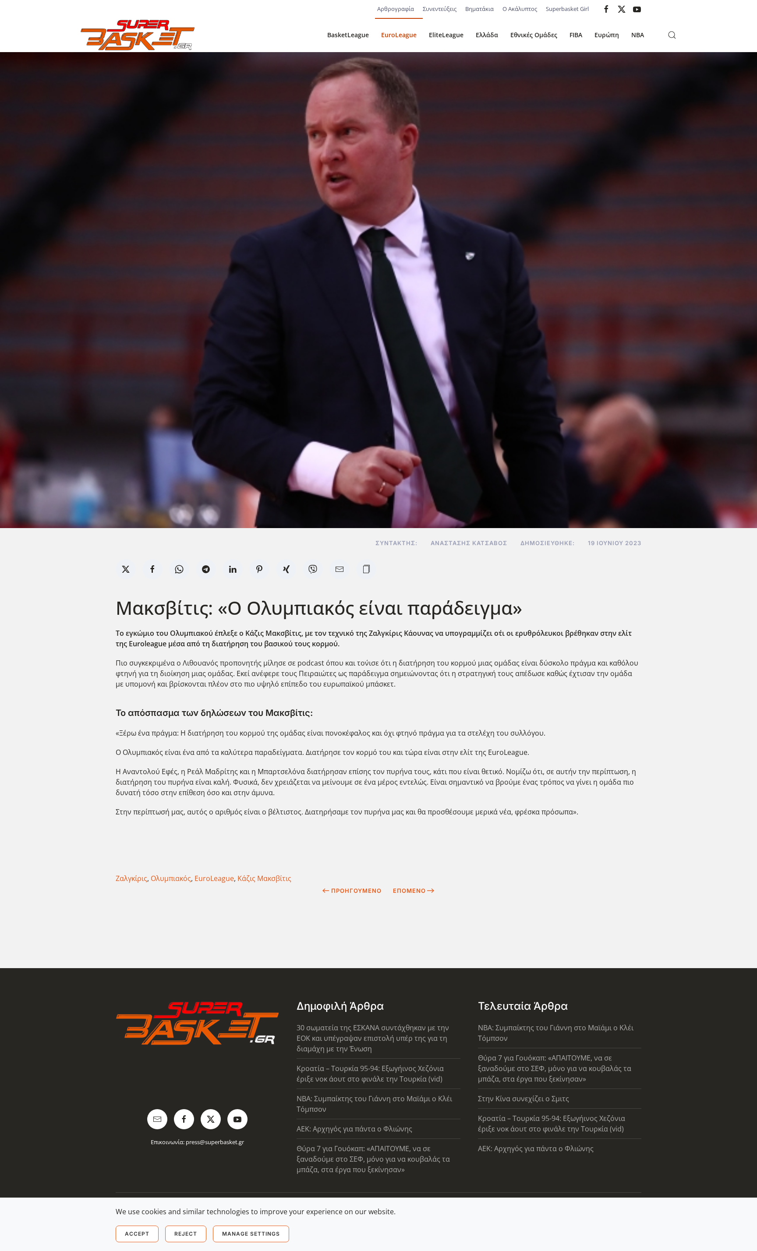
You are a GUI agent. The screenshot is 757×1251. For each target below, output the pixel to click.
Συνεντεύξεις (439, 9)
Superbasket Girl (567, 9)
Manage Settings (251, 1233)
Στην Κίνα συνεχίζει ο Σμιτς (523, 1098)
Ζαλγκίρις (131, 878)
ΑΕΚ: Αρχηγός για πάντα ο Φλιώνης (354, 1129)
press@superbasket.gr (215, 1142)
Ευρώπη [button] (606, 35)
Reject (185, 1233)
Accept (137, 1233)
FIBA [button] (576, 35)
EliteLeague (446, 35)
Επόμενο (409, 890)
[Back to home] (138, 35)
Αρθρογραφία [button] (395, 9)
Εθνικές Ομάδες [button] (533, 35)
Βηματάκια (479, 9)
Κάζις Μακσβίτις (264, 878)
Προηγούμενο (356, 890)
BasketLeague (348, 35)
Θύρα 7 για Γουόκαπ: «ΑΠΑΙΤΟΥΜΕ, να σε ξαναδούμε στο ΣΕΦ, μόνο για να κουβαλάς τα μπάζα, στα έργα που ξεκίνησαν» (373, 1159)
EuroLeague (399, 35)
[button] (672, 35)
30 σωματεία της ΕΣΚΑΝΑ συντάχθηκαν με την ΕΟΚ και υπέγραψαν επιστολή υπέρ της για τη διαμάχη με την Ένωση (373, 1038)
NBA (637, 35)
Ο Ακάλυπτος (519, 9)
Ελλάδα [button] (487, 35)
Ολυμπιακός (171, 878)
